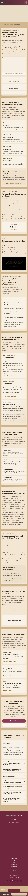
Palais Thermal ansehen (9, 675)
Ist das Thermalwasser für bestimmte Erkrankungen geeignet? (12, 787)
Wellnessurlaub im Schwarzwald (10, 520)
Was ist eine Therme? (8, 757)
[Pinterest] (12, 881)
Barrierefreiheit (14, 864)
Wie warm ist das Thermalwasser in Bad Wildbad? (12, 742)
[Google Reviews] (18, 881)
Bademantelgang (16, 371)
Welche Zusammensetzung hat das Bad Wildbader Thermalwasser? (12, 770)
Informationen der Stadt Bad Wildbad (12, 183)
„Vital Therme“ (17, 49)
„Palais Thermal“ (6, 49)
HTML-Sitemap (14, 866)
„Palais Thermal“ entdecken (10, 375)
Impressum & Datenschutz (14, 860)
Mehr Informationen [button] (14, 268)
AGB (14, 862)
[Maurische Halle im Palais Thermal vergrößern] (14, 64)
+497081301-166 (15, 877)
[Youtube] (15, 881)
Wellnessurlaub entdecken (9, 661)
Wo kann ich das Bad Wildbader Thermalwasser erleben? (11, 775)
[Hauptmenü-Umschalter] (25, 2)
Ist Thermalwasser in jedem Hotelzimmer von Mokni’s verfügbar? (12, 781)
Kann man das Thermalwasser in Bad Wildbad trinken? (12, 793)
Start (5, 24)
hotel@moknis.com (15, 873)
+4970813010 (15, 875)
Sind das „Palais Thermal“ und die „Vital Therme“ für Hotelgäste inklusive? (11, 800)
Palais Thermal (14, 73)
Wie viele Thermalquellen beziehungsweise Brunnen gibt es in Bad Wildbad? (12, 763)
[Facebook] (7, 881)
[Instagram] (9, 881)
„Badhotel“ (11, 51)
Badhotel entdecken (8, 690)
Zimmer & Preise (14, 720)
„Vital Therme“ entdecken (9, 396)
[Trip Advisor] (21, 881)
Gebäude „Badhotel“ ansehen (10, 420)
